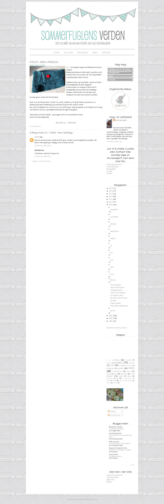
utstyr (108, 383)
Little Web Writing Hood (88, 499)
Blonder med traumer (118, 298)
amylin (37, 137)
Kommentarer (114, 415)
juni (111, 252)
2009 (111, 204)
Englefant (82, 52)
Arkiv (95, 52)
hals (131, 374)
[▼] (122, 278)
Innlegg (112, 411)
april (112, 267)
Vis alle (132, 465)
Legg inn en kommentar (41, 161)
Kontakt (106, 52)
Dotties (109, 173)
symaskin (122, 380)
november (114, 217)
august (113, 238)
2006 (111, 321)
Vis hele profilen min (114, 141)
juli (111, 245)
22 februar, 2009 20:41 (43, 145)
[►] (122, 207)
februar (113, 280)
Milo (120, 365)
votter (115, 383)
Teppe (109, 374)
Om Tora (68, 52)
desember (114, 209)
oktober (113, 224)
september (114, 231)
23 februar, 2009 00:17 (43, 156)
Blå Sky (109, 482)
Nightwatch (128, 365)
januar (112, 310)
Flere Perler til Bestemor (119, 306)
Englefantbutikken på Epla (117, 328)
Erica (68, 67)
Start (56, 52)
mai (111, 260)
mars (112, 274)
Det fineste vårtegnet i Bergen (120, 450)
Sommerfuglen (121, 120)
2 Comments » (35, 126)
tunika (130, 381)
